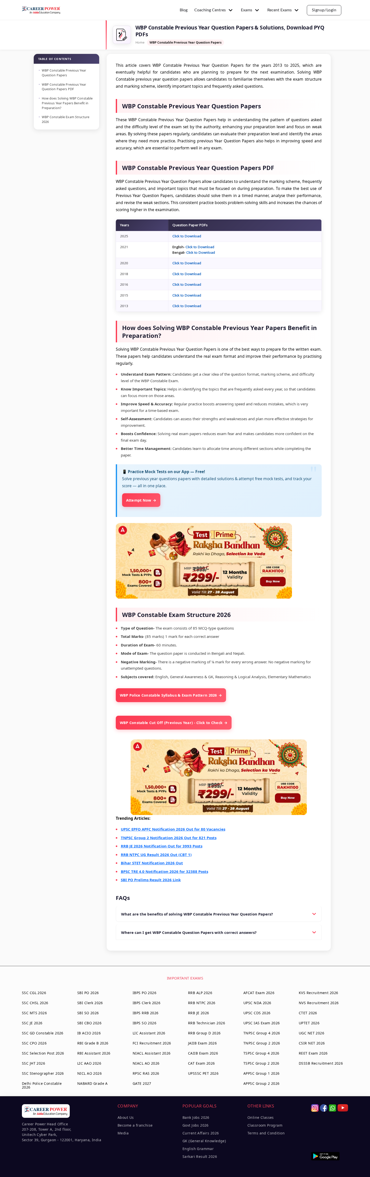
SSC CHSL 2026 (35, 1003)
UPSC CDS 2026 (256, 1013)
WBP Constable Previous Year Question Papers (64, 72)
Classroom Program (264, 1125)
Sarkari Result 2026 (199, 1156)
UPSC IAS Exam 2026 (261, 1023)
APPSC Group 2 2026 (261, 1083)
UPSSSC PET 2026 (203, 1073)
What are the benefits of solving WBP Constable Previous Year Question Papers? (197, 914)
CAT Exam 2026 (201, 1063)
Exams (246, 10)
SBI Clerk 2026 (90, 1003)
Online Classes (260, 1117)
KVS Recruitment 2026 (318, 993)
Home (139, 42)
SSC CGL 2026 (34, 993)
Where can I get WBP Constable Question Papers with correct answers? (188, 932)
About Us (126, 1117)
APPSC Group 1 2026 (261, 1073)
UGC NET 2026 (311, 1033)
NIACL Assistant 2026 (151, 1053)
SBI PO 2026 (88, 993)
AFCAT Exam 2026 (258, 993)
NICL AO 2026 (89, 1073)
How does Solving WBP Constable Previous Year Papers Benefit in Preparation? (67, 103)
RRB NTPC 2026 (201, 1003)
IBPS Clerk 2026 (146, 1003)
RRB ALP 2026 (200, 993)
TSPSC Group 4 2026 (261, 1053)
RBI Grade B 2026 (92, 1043)
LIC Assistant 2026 (149, 1033)
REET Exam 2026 (313, 1053)
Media (123, 1133)
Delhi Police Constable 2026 (42, 1085)
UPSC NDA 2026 (257, 1003)
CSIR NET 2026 (312, 1043)
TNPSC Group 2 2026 (261, 1043)
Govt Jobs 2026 (195, 1125)
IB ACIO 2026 (89, 1033)
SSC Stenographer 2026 (43, 1073)
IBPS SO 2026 (144, 1023)
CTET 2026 (308, 1013)
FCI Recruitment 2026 (152, 1043)
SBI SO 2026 (88, 1013)
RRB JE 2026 (198, 1013)
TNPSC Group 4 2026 (261, 1033)
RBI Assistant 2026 (93, 1053)
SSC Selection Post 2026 (43, 1053)
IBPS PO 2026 (144, 993)
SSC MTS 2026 (34, 1013)
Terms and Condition (266, 1133)
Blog (184, 10)
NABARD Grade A (92, 1083)
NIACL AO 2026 (146, 1063)
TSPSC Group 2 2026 (261, 1063)
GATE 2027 (142, 1083)
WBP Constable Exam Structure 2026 (66, 119)
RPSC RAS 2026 (146, 1073)
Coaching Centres (210, 10)
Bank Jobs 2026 (195, 1117)
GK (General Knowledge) (204, 1141)
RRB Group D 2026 (204, 1033)
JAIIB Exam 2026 (202, 1043)
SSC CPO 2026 (34, 1043)
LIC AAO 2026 (89, 1063)
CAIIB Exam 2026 (203, 1053)
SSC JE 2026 (32, 1023)
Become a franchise (135, 1125)
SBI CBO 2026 (89, 1023)
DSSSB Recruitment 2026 (321, 1063)
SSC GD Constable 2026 (42, 1033)
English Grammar (198, 1149)
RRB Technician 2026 (206, 1023)
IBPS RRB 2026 (145, 1013)
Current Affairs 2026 (200, 1133)
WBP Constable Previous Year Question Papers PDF (64, 86)
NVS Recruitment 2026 (319, 1003)
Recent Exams (279, 10)
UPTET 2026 (309, 1023)
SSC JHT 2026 (33, 1063)
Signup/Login (324, 10)
